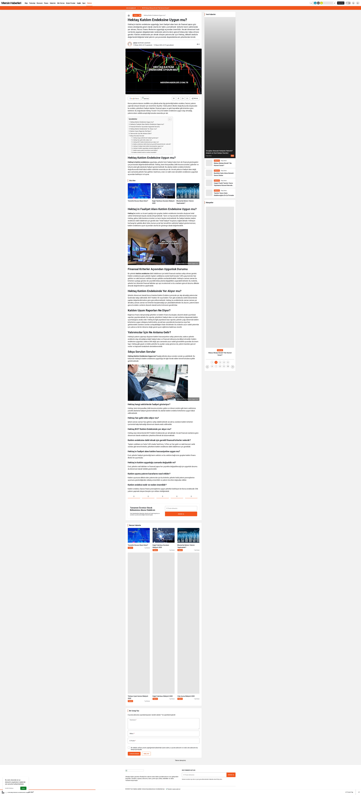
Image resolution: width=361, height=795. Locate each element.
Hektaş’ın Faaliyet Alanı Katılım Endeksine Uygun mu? (147, 124)
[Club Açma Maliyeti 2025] (188, 627)
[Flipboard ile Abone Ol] (145, 98)
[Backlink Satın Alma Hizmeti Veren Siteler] (219, 173)
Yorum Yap (350, 792)
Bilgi (232, 155)
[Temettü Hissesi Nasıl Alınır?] (139, 193)
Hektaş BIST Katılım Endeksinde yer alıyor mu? (146, 142)
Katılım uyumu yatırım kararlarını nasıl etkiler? (145, 150)
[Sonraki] (334, 3)
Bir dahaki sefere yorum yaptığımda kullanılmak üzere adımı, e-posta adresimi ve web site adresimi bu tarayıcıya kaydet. (164, 748)
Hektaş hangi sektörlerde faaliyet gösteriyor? (145, 138)
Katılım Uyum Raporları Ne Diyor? (140, 131)
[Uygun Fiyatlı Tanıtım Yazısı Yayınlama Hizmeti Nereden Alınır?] (219, 183)
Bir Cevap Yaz (134, 711)
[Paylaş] (357, 792)
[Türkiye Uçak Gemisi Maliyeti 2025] (139, 627)
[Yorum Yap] (178, 98)
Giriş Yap (146, 753)
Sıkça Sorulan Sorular (137, 136)
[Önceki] (311, 3)
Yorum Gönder (134, 753)
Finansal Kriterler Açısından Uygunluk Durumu (145, 126)
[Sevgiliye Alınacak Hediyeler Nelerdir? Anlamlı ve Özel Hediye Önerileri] (219, 87)
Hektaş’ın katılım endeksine (138, 162)
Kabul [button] (23, 788)
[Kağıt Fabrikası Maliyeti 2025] (164, 627)
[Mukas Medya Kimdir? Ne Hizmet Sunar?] (219, 163)
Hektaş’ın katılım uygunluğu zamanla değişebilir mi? (147, 148)
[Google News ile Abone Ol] (134, 98)
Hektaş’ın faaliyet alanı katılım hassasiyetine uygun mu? (148, 146)
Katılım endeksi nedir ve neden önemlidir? (144, 152)
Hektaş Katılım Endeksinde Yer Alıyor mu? (143, 129)
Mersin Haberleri (11, 3)
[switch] (348, 3)
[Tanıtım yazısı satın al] (173, 789)
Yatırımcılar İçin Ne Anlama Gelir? (141, 133)
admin (135, 43)
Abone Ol (181, 514)
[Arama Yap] (353, 3)
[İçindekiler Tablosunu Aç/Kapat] (169, 119)
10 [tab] (228, 366)
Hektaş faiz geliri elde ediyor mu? (142, 140)
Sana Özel (340, 3)
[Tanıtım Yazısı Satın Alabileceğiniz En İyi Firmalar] (219, 193)
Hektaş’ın (131, 213)
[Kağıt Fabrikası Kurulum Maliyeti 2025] (163, 193)
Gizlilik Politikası (9, 788)
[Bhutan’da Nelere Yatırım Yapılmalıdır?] (187, 193)
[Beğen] (174, 98)
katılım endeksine (142, 273)
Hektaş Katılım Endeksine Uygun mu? (142, 122)
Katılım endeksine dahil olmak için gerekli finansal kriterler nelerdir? (152, 144)
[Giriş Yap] (358, 3)
